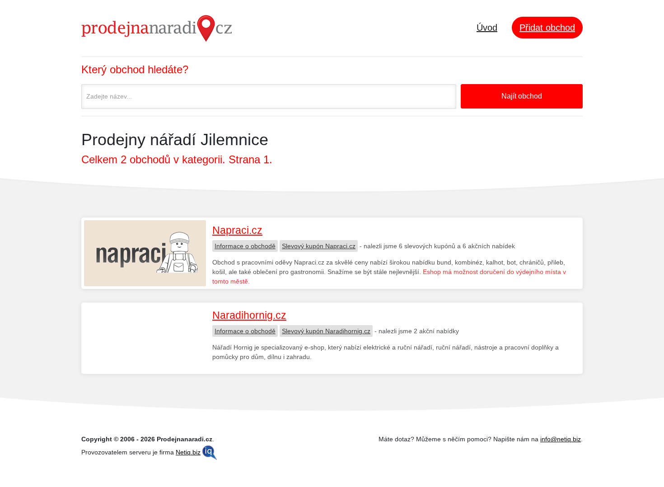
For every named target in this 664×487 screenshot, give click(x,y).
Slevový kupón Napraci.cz (318, 246)
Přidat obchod (547, 28)
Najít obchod (521, 96)
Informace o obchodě (245, 246)
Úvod (487, 28)
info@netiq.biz (560, 439)
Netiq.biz (188, 452)
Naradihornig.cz (249, 315)
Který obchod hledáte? (134, 69)
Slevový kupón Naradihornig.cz (326, 331)
